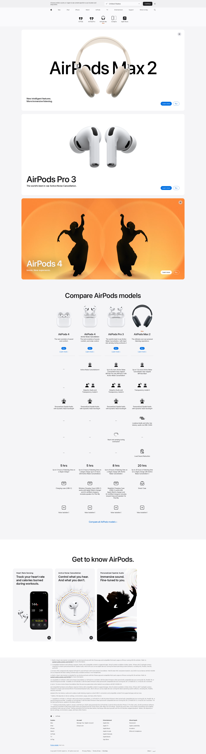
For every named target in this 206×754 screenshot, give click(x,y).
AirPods (52, 734)
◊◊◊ (98, 369)
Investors (132, 728)
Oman (149, 751)
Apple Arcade (107, 731)
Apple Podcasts (107, 734)
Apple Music (106, 728)
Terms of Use (97, 751)
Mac (51, 723)
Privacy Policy (86, 751)
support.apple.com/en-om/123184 (62, 662)
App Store (106, 739)
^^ (68, 512)
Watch (52, 731)
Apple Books (106, 736)
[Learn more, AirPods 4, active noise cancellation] (90, 316)
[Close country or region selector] (155, 4)
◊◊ (126, 342)
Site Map (105, 751)
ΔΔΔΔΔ (150, 424)
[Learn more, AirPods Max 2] (142, 316)
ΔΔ (73, 408)
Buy (64, 348)
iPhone (52, 728)
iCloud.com (80, 726)
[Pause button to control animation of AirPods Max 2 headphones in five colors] (179, 34)
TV (51, 736)
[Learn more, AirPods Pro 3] (116, 316)
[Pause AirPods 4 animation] (180, 202)
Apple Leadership (134, 726)
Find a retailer (54, 745)
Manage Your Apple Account (85, 723)
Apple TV (105, 726)
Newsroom (132, 723)
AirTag (52, 739)
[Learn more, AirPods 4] (63, 319)
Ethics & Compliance (135, 731)
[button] (123, 4)
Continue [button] (148, 4)
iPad (51, 726)
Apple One (106, 723)
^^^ (148, 473)
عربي (154, 751)
